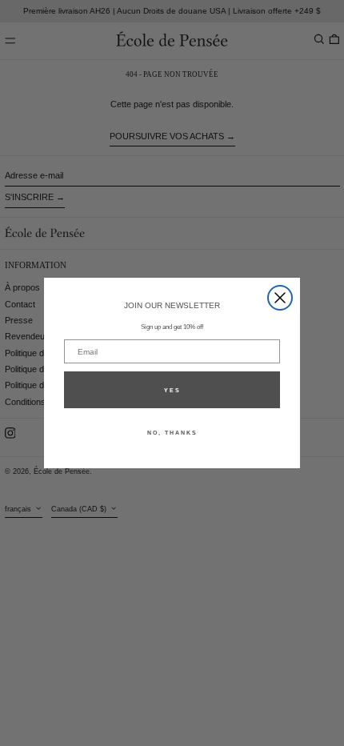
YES (172, 390)
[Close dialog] (280, 298)
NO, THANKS (172, 432)
